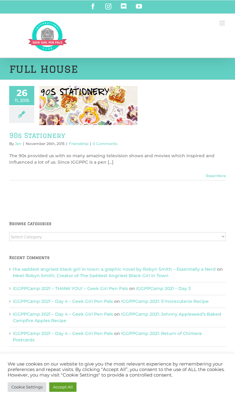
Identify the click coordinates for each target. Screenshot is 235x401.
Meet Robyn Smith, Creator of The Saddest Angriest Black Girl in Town (91, 275)
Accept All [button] (63, 386)
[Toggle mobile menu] (222, 23)
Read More (216, 175)
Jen (18, 143)
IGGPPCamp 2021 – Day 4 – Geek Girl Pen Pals (63, 301)
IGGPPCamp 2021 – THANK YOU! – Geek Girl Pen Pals (70, 288)
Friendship (78, 143)
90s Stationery (37, 135)
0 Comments (105, 143)
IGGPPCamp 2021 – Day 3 (163, 288)
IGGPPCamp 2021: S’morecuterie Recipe (165, 301)
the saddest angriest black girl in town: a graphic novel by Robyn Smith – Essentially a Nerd (114, 269)
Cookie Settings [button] (27, 386)
